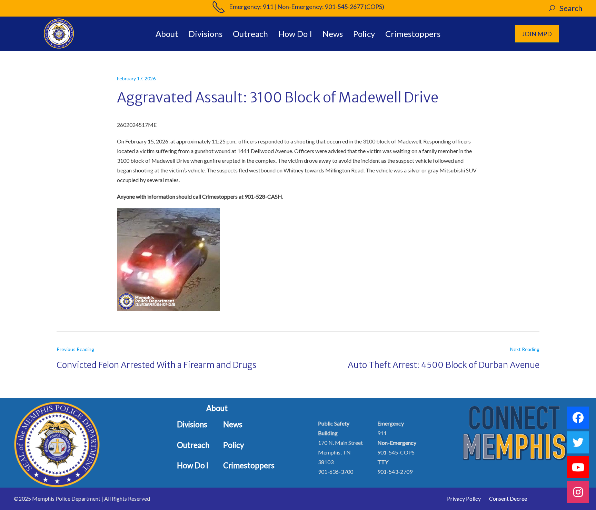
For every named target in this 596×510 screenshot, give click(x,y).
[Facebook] (578, 418)
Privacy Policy (464, 498)
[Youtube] (578, 467)
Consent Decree (508, 498)
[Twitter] (578, 442)
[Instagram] (578, 492)
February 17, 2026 (136, 78)
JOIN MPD (537, 34)
